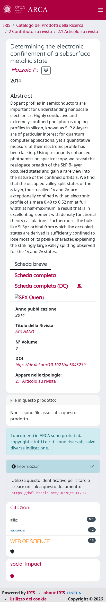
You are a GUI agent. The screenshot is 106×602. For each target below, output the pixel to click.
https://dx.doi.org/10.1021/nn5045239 (50, 364)
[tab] (79, 285)
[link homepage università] (76, 10)
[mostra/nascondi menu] (100, 10)
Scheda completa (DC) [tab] (41, 285)
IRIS (7, 25)
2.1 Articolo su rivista (78, 31)
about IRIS (54, 593)
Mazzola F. (24, 69)
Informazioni (28, 466)
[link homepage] (28, 10)
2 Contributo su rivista (30, 31)
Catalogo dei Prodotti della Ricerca (49, 25)
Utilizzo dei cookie (28, 599)
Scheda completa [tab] (35, 275)
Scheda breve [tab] (30, 264)
